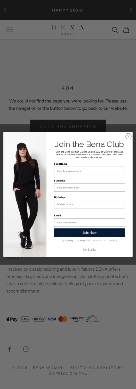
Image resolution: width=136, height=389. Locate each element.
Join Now (90, 233)
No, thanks (89, 249)
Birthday (59, 197)
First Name (60, 164)
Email (57, 215)
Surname (59, 180)
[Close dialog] (128, 136)
